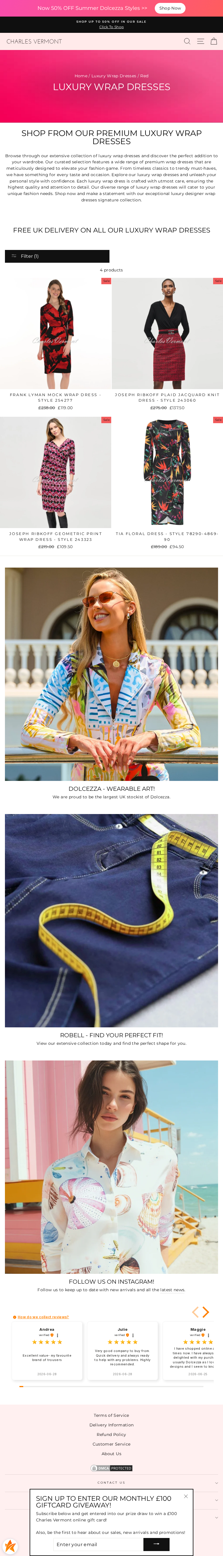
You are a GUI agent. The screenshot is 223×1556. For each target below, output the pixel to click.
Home (81, 76)
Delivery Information (111, 1425)
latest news (172, 1289)
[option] (111, 24)
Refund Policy (111, 1434)
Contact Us (112, 1483)
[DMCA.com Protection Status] (111, 1471)
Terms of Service (111, 1415)
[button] (204, 1312)
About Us (111, 1453)
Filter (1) (29, 256)
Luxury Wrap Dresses (113, 76)
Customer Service (111, 1444)
